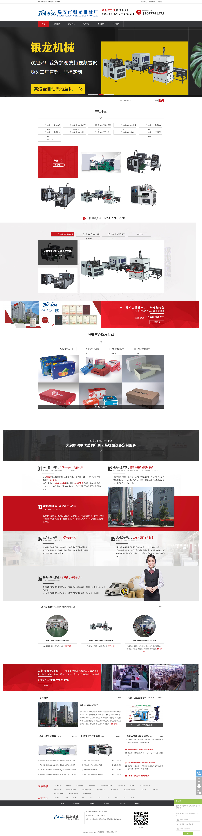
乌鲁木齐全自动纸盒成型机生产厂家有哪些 (141, 750)
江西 (107, 797)
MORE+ (50, 139)
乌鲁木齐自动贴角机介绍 (91, 760)
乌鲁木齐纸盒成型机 (104, 125)
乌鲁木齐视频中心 (57, 607)
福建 (116, 797)
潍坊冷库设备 (101, 790)
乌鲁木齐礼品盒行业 (92, 349)
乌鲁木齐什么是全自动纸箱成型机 (138, 763)
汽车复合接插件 (145, 786)
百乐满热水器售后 (129, 790)
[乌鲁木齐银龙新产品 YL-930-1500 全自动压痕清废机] (57, 757)
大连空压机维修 (59, 794)
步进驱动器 (57, 786)
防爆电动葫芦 (87, 794)
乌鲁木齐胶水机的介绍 (90, 770)
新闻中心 (86, 24)
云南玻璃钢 (79, 786)
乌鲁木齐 (57, 797)
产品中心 (71, 24)
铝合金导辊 (121, 786)
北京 (91, 797)
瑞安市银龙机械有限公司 (89, 705)
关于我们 (144, 2)
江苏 (132, 797)
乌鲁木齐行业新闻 (94, 736)
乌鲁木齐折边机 (128, 132)
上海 (83, 797)
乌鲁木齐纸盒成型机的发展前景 (93, 774)
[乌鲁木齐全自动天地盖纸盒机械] (136, 624)
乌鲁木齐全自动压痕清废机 (79, 125)
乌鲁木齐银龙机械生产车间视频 (57, 640)
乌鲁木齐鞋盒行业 (66, 349)
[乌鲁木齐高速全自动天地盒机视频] (92, 624)
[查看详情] (58, 255)
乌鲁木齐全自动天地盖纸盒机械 (144, 640)
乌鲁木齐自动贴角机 (154, 125)
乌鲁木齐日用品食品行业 (118, 349)
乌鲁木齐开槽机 (103, 132)
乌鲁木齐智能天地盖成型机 (58, 251)
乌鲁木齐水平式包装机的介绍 (92, 765)
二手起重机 (154, 790)
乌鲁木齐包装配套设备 (154, 132)
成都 (66, 797)
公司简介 (101, 24)
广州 (74, 797)
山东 (99, 797)
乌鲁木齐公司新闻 (51, 736)
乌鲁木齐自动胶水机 (79, 132)
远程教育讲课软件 (106, 786)
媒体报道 (56, 24)
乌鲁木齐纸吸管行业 (143, 349)
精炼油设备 (92, 786)
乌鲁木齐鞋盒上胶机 (129, 125)
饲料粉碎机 (57, 790)
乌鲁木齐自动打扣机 (53, 132)
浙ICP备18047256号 (90, 833)
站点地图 (152, 2)
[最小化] (199, 801)
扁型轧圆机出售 (87, 790)
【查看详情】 (67, 646)
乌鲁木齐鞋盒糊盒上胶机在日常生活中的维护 (142, 776)
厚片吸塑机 (114, 790)
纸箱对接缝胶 (73, 794)
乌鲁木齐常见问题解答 (139, 736)
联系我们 (160, 2)
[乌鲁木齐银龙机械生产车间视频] (49, 624)
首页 (43, 24)
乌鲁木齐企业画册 (141, 698)
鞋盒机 (132, 786)
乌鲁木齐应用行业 (101, 334)
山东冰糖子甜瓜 (71, 790)
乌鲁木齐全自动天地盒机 (53, 125)
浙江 (124, 797)
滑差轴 (68, 786)
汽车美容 (143, 790)
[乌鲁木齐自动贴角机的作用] (100, 757)
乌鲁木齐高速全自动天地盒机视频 (101, 640)
